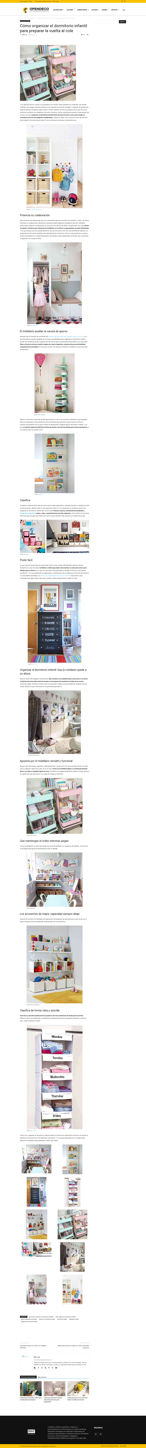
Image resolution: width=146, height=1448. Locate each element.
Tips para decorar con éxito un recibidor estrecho (33, 1347)
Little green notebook (36, 209)
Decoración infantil (30, 18)
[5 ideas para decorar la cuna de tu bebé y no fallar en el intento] (78, 1388)
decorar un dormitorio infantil (47, 1319)
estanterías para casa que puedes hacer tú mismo (65, 336)
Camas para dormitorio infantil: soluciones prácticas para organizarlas (53, 1399)
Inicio (21, 18)
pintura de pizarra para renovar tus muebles (55, 576)
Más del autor (42, 1377)
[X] (125, 1)
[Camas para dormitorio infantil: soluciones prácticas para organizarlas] (54, 1388)
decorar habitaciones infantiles (29, 1319)
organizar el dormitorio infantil (29, 1321)
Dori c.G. (24, 34)
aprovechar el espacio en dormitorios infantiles (41, 1316)
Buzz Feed (33, 1130)
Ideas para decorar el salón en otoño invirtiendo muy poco (73, 1347)
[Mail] (46, 1368)
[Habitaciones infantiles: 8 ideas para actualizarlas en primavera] (31, 1388)
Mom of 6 (34, 664)
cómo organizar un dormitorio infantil (66, 1316)
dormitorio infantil (62, 1319)
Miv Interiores (34, 325)
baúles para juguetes (27, 513)
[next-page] (24, 1405)
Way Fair (41, 494)
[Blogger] (35, 1368)
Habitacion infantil (74, 1319)
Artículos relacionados (28, 1377)
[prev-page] (21, 1405)
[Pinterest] (31, 39)
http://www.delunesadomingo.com (43, 1360)
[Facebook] (122, 1)
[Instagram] (42, 1368)
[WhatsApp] (36, 39)
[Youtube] (56, 1368)
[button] (123, 9)
